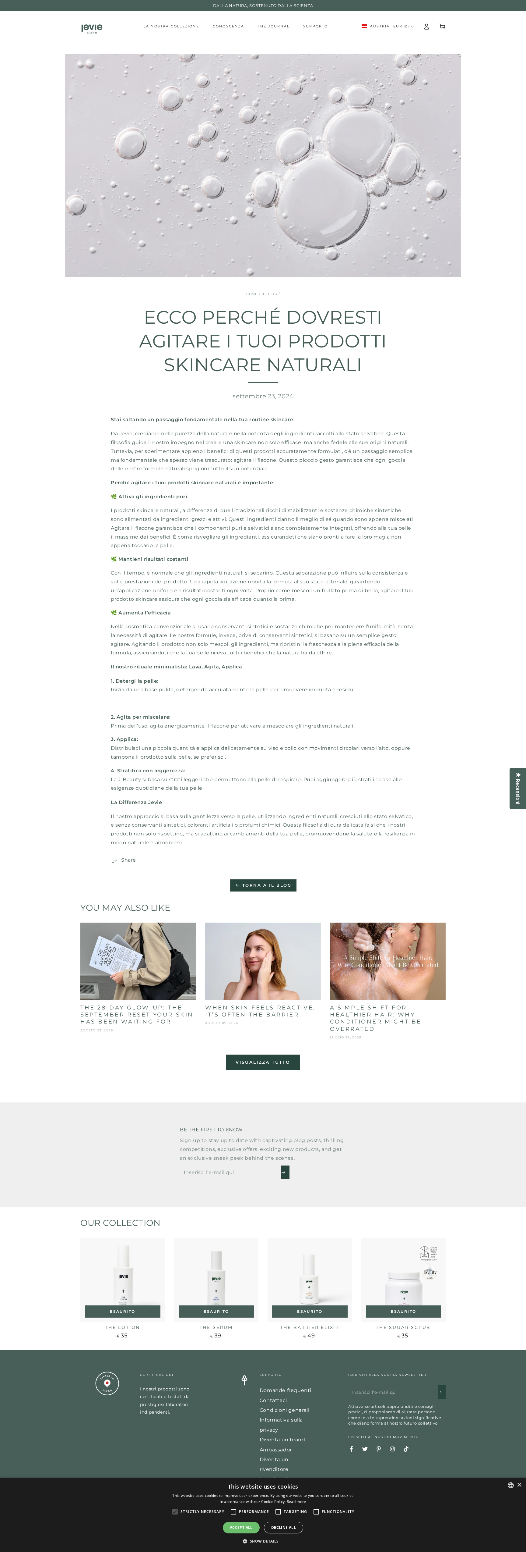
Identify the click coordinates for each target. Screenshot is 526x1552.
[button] (263, 1541)
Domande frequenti (285, 1390)
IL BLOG (269, 294)
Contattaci (273, 1400)
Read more (296, 1501)
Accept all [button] (241, 1527)
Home (252, 294)
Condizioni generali (284, 1410)
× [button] (519, 1485)
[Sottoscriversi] (285, 1172)
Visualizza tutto (263, 1062)
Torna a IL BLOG (267, 885)
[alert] (263, 1515)
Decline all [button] (283, 1527)
